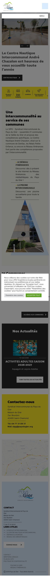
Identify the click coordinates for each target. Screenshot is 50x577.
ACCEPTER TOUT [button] (33, 295)
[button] (41, 16)
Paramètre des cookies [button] (14, 295)
